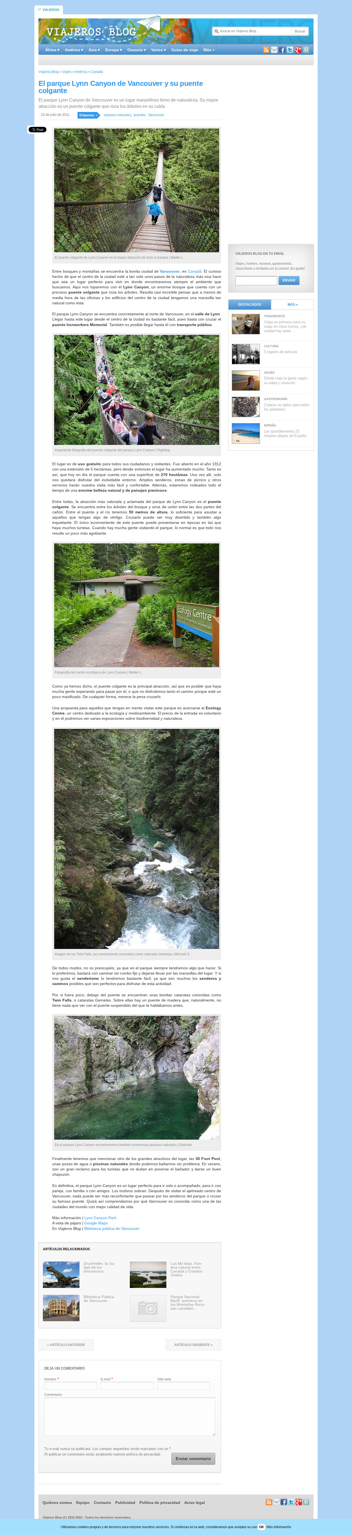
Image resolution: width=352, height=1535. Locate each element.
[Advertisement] (269, 153)
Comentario (53, 1395)
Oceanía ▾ (136, 50)
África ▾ (52, 50)
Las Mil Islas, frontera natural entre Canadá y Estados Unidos (186, 1269)
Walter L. (177, 257)
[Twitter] (290, 50)
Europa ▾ (113, 50)
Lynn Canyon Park (100, 1218)
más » (293, 305)
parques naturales (117, 115)
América (81, 72)
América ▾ (74, 50)
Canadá (97, 72)
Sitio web (164, 1379)
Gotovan (185, 1145)
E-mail (105, 1379)
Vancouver (156, 115)
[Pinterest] (306, 50)
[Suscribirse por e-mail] (274, 50)
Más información (278, 1527)
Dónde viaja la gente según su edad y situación (285, 380)
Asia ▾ (94, 50)
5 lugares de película (280, 352)
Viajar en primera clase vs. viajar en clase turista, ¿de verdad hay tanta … (285, 326)
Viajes (67, 72)
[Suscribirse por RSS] (266, 50)
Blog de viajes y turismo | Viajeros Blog (103, 29)
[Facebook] (282, 50)
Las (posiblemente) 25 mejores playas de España (285, 433)
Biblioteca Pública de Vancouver (99, 1299)
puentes (140, 115)
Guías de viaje (184, 50)
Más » (209, 50)
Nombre (50, 1379)
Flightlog (163, 450)
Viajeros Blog (48, 72)
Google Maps (96, 1223)
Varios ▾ (158, 50)
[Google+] (298, 50)
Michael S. (182, 954)
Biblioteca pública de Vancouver (111, 1228)
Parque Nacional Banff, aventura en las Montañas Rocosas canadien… (187, 1302)
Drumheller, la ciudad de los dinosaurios (99, 1267)
